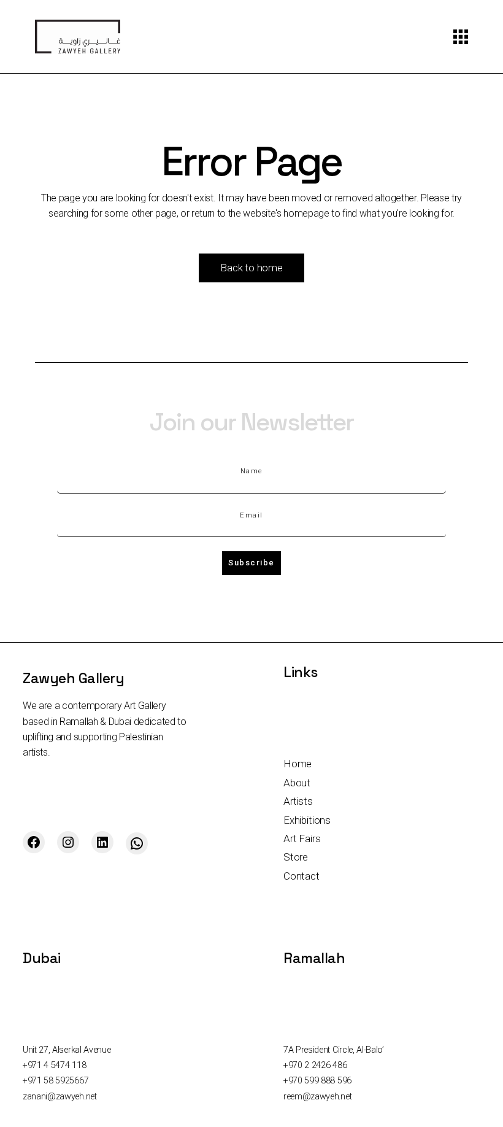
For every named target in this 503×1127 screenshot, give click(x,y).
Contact (301, 876)
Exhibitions (307, 820)
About (296, 783)
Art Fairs (301, 838)
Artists (298, 801)
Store (295, 857)
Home (297, 763)
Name (251, 471)
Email (251, 515)
